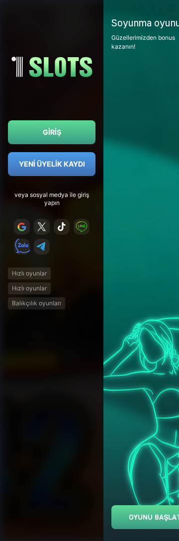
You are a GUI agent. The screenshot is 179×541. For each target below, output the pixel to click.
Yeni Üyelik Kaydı (52, 164)
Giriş (52, 132)
